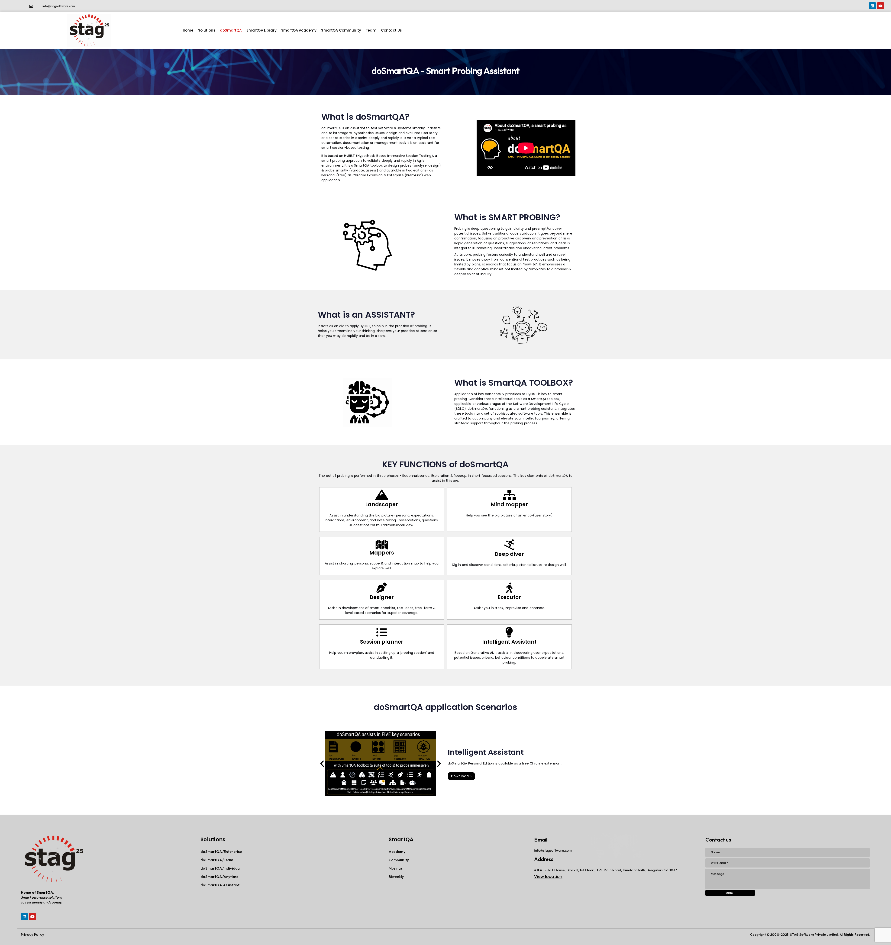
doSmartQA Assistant (219, 885)
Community (399, 860)
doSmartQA (231, 30)
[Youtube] (880, 5)
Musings (396, 868)
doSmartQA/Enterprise (221, 851)
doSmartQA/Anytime (219, 876)
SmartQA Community (341, 30)
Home (188, 30)
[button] (322, 763)
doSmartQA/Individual (220, 868)
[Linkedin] (872, 5)
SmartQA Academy (298, 30)
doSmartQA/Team (216, 860)
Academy (397, 851)
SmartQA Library (261, 30)
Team (371, 30)
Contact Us (391, 30)
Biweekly (396, 876)
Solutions (206, 30)
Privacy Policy (32, 934)
